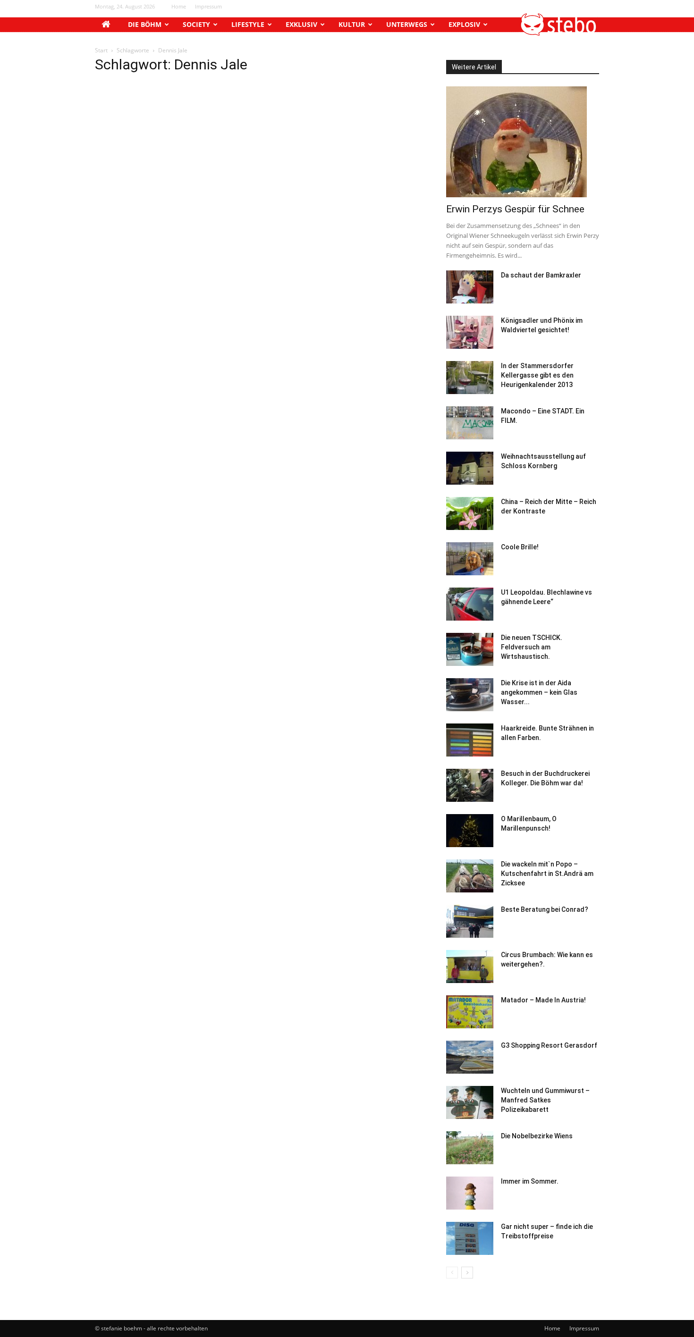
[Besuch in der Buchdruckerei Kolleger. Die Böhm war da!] (469, 785)
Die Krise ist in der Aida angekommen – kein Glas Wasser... (539, 692)
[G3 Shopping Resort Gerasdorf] (469, 1057)
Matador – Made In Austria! (543, 1000)
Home (178, 6)
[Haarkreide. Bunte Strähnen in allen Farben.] (469, 740)
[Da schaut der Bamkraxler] (469, 286)
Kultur (352, 24)
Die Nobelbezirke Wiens (537, 1136)
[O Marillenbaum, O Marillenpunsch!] (469, 830)
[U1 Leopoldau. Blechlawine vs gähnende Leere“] (469, 604)
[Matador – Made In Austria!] (469, 1011)
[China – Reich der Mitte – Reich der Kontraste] (469, 513)
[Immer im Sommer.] (469, 1193)
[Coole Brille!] (469, 558)
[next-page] (467, 1272)
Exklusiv (301, 24)
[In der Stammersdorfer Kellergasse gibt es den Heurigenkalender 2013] (469, 377)
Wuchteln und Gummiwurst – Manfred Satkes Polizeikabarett (545, 1100)
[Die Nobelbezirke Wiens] (469, 1147)
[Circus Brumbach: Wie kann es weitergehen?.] (469, 966)
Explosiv (464, 24)
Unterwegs (406, 24)
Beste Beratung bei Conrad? (544, 909)
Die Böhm (144, 24)
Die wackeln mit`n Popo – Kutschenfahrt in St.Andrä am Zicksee (547, 873)
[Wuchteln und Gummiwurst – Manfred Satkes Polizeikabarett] (469, 1102)
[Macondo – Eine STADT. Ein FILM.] (469, 422)
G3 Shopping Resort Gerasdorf (549, 1045)
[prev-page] (452, 1272)
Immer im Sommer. (530, 1181)
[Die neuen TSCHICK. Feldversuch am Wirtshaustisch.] (469, 649)
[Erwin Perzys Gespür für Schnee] (522, 141)
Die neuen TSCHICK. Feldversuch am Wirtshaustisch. (531, 647)
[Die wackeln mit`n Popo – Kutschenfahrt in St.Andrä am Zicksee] (469, 875)
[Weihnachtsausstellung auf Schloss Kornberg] (469, 468)
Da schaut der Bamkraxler (541, 275)
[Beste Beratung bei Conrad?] (469, 921)
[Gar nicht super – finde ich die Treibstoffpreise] (469, 1238)
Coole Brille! (520, 547)
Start (101, 50)
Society (196, 24)
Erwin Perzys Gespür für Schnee (515, 209)
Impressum (208, 6)
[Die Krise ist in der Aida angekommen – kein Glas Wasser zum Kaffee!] (469, 694)
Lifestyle (247, 24)
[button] (559, 33)
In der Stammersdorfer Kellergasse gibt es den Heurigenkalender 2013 (537, 375)
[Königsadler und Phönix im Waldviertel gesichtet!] (469, 332)
